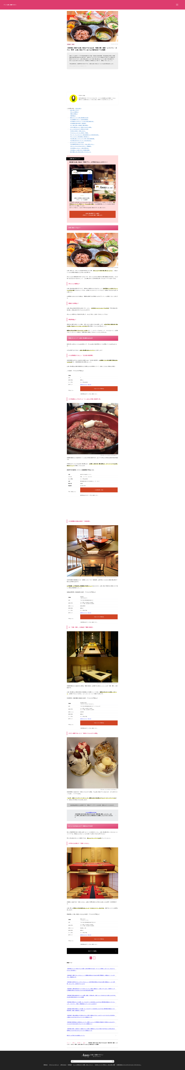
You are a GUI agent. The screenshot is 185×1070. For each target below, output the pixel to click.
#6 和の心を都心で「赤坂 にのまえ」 (78, 130)
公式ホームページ (83, 384)
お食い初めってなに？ (74, 110)
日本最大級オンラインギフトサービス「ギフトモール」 (129, 1064)
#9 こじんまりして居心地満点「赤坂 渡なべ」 (80, 136)
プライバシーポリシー (54, 1064)
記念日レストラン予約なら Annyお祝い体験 (105, 1064)
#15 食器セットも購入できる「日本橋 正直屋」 (80, 150)
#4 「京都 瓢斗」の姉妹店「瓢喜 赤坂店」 (79, 125)
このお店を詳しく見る (99, 489)
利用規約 (70, 1064)
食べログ (89, 384)
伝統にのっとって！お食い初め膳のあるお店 (79, 117)
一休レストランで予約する (99, 388)
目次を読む (78, 108)
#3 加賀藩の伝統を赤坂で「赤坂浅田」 (78, 123)
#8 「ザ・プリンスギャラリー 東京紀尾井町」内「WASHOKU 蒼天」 (84, 134)
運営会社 (46, 1064)
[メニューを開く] (177, 5)
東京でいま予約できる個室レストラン (76, 1035)
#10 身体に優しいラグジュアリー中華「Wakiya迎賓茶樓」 (82, 138)
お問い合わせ (63, 1064)
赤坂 (73, 44)
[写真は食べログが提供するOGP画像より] (92, 453)
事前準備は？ (73, 115)
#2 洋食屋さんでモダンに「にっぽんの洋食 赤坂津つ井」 (82, 121)
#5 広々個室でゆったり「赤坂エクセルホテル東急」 (81, 127)
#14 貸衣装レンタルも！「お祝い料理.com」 (79, 148)
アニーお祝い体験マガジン (10, 4)
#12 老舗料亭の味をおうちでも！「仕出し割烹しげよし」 (82, 144)
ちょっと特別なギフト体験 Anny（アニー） (83, 1064)
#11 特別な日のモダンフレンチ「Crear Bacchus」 (81, 140)
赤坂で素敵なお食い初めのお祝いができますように (80, 151)
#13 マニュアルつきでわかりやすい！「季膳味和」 (81, 146)
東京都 (69, 44)
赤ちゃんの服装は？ (74, 111)
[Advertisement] (79, 82)
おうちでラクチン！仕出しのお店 (77, 142)
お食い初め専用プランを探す (92, 214)
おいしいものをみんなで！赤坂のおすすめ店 (79, 129)
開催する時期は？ (74, 113)
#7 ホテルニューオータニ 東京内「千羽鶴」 (79, 132)
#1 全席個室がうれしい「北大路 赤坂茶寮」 (79, 119)
